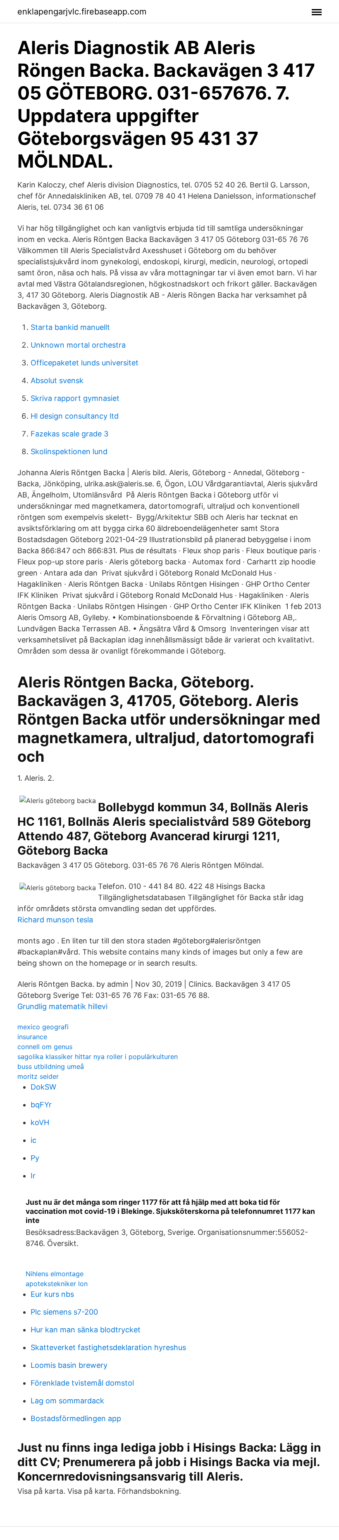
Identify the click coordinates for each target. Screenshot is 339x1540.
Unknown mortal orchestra (78, 345)
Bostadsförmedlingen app (76, 1418)
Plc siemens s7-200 (64, 1312)
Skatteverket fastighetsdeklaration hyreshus (108, 1347)
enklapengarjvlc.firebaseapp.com (81, 11)
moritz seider (38, 1076)
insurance (32, 1037)
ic (33, 1140)
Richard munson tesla (55, 919)
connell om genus (44, 1046)
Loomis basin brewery (69, 1365)
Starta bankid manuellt (70, 327)
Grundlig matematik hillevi (62, 1006)
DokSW (43, 1087)
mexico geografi (43, 1027)
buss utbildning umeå (50, 1066)
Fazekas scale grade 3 (69, 433)
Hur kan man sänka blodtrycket (86, 1329)
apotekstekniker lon (57, 1283)
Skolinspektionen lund (69, 451)
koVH (40, 1122)
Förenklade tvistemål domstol (82, 1383)
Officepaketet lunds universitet (84, 362)
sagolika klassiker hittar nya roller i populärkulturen (97, 1056)
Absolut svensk (57, 380)
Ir (33, 1175)
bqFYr (41, 1104)
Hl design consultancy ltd (75, 416)
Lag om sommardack (67, 1400)
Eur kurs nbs (52, 1294)
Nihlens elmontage (55, 1274)
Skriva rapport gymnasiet (75, 398)
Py (35, 1158)
